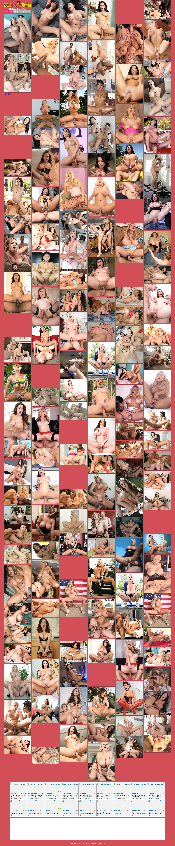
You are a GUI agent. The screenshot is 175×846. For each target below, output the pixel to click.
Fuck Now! (26, 11)
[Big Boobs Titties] (17, 4)
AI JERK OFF (17, 11)
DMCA (96, 843)
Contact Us (102, 843)
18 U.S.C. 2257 (88, 843)
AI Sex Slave (8, 11)
